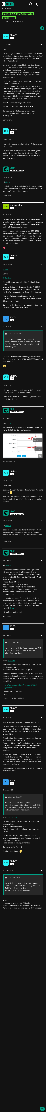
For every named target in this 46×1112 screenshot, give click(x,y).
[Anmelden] (36, 4)
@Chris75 (11, 660)
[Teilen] (42, 28)
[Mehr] (41, 44)
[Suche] (30, 4)
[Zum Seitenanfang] (42, 1109)
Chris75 (8, 182)
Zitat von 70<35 (14, 877)
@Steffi (5, 270)
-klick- (12, 608)
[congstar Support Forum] (7, 4)
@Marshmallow (9, 278)
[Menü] (42, 4)
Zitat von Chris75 (14, 334)
